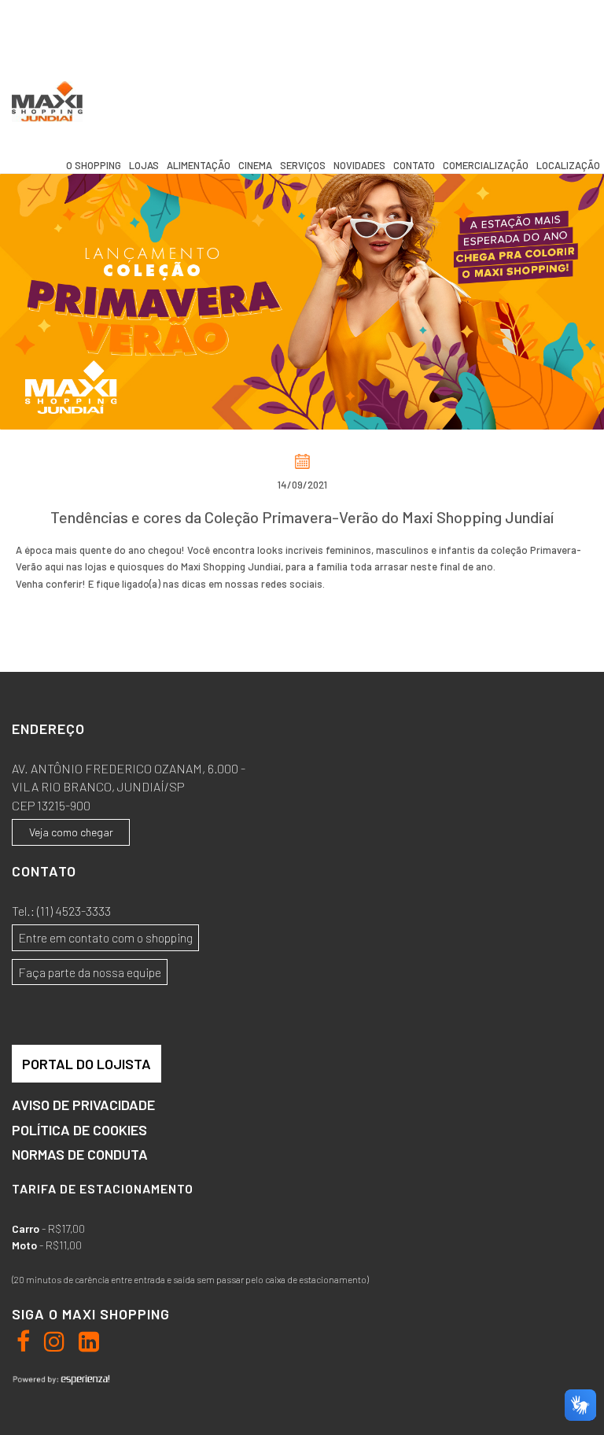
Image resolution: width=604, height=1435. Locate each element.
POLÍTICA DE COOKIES (79, 1130)
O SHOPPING (93, 165)
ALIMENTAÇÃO (198, 165)
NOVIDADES (359, 165)
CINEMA (255, 165)
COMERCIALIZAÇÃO (485, 165)
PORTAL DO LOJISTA (86, 1063)
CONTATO (414, 165)
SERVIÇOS (303, 165)
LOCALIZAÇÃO (568, 165)
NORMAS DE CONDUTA (80, 1154)
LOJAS (144, 165)
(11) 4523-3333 (74, 910)
